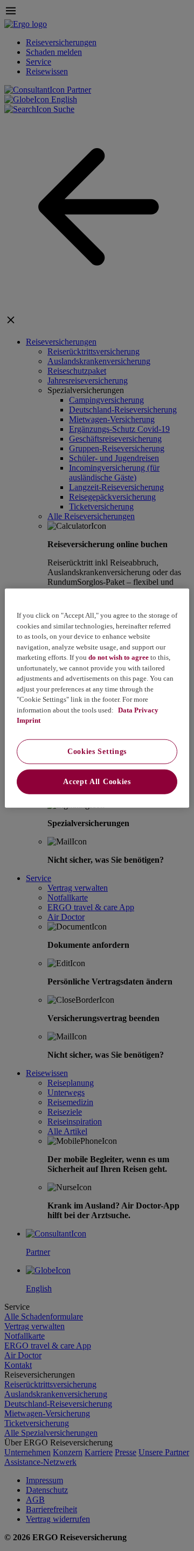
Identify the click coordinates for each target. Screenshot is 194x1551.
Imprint (28, 720)
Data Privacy (137, 709)
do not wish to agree (118, 657)
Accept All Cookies (97, 781)
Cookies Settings (97, 751)
